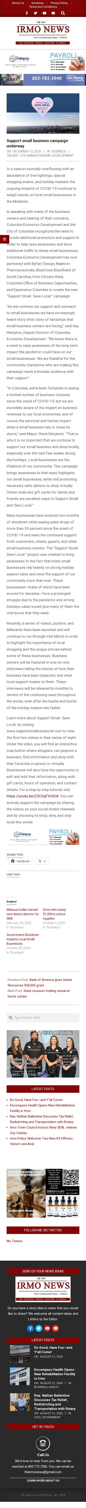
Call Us (43, 1455)
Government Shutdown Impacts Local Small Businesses (23, 939)
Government (51, 1417)
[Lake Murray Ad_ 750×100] (43, 75)
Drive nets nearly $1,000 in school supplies (54, 914)
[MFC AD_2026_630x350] (43, 1033)
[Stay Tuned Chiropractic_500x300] (43, 1170)
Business (59, 151)
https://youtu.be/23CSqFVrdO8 (32, 796)
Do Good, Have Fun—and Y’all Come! (36, 1100)
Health (54, 1387)
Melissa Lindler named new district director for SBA (23, 914)
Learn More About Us (43, 1480)
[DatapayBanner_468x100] (43, 54)
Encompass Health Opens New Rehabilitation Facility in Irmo (54, 1374)
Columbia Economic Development (47, 155)
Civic (37, 1417)
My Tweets (14, 1241)
